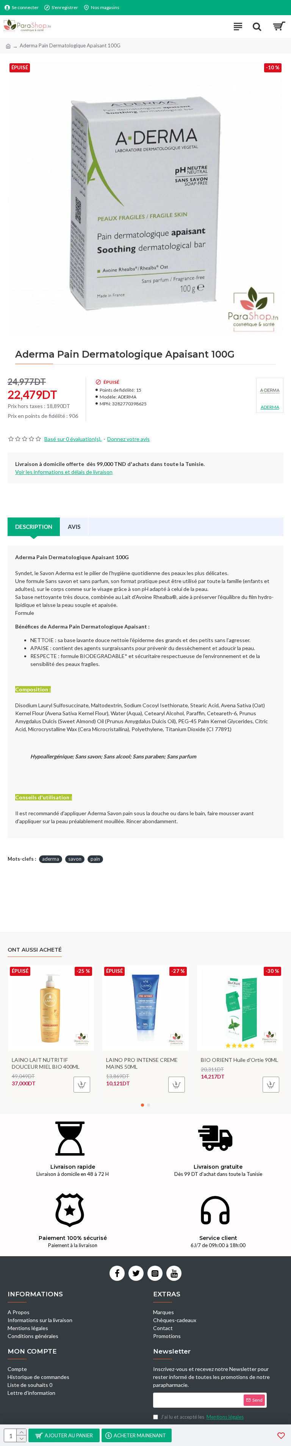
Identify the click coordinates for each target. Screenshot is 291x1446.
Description (33, 526)
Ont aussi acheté (35, 950)
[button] (142, 1105)
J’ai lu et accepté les (202, 1417)
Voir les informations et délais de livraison (64, 472)
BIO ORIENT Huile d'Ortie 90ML (239, 1060)
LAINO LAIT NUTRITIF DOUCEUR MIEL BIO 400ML (46, 1063)
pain (95, 859)
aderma (50, 859)
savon (74, 859)
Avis (74, 526)
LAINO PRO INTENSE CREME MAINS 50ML (142, 1063)
